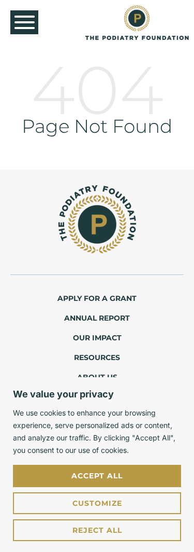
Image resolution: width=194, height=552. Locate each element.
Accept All (97, 475)
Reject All (97, 530)
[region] (97, 464)
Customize (97, 503)
